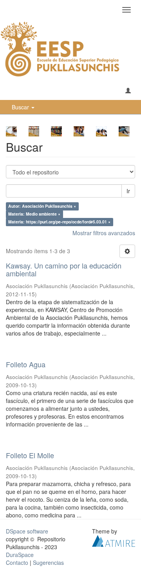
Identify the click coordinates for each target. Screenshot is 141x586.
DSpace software (27, 531)
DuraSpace (20, 555)
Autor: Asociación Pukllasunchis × (42, 206)
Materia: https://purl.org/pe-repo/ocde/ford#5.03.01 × (59, 222)
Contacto (17, 562)
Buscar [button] (21, 107)
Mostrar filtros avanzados (103, 233)
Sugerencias (48, 562)
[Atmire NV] (113, 540)
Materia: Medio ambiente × (34, 214)
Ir (128, 191)
